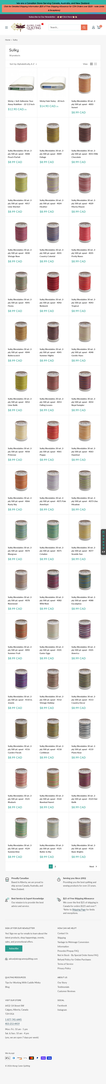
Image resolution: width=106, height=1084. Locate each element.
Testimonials (63, 987)
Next (91, 866)
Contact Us (63, 933)
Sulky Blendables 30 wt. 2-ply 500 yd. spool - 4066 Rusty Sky (20, 501)
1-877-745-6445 (13, 1019)
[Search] (84, 27)
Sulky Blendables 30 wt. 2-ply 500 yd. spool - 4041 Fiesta (20, 302)
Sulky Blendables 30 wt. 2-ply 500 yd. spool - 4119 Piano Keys (83, 749)
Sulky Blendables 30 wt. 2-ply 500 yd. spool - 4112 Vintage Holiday (52, 699)
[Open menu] (6, 27)
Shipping (62, 937)
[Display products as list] (95, 64)
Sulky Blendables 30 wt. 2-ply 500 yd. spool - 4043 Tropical (83, 302)
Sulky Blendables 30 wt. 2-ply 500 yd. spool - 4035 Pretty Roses (83, 253)
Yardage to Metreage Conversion (73, 942)
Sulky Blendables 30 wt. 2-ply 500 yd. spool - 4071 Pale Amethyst (53, 501)
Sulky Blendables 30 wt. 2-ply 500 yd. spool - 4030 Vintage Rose (20, 253)
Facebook (62, 1005)
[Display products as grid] (91, 64)
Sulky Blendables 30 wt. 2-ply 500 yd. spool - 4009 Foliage (52, 153)
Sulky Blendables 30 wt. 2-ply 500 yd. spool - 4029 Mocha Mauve (83, 203)
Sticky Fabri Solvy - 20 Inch (52, 101)
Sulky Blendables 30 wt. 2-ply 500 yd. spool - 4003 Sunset (83, 104)
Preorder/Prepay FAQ (68, 951)
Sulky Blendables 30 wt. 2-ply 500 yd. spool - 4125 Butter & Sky (52, 848)
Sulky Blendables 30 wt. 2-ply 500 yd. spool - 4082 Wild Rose (52, 600)
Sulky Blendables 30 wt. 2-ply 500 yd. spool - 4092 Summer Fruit (20, 650)
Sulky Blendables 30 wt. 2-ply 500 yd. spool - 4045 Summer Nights (52, 352)
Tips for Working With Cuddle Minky (23, 982)
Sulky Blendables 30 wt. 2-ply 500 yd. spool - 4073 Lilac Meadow (84, 501)
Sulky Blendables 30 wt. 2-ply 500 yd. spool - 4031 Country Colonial (52, 253)
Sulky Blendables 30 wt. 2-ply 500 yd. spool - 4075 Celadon (52, 550)
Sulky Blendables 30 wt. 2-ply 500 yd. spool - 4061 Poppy (52, 451)
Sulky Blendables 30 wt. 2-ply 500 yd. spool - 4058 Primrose (20, 451)
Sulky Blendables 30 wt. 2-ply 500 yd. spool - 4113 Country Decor (83, 699)
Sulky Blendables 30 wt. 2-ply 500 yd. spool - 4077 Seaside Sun (83, 550)
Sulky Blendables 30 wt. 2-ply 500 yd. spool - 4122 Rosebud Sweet (52, 798)
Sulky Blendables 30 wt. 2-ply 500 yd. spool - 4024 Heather (52, 203)
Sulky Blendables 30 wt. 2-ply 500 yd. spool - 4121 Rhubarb (20, 798)
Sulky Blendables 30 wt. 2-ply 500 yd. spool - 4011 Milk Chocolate (84, 153)
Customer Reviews (66, 991)
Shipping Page (79, 909)
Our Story (62, 982)
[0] (98, 27)
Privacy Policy (64, 968)
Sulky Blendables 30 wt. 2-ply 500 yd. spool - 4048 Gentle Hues (83, 352)
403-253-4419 (12, 1023)
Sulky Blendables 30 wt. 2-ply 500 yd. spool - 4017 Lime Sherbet (20, 203)
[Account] (93, 27)
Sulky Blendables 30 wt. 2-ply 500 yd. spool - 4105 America (83, 650)
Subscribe (13, 948)
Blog (7, 987)
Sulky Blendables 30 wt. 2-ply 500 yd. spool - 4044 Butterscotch (20, 352)
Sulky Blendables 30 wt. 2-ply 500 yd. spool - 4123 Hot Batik (84, 798)
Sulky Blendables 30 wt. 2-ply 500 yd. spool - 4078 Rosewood (20, 600)
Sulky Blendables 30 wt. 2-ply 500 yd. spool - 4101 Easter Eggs (52, 650)
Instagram (62, 1009)
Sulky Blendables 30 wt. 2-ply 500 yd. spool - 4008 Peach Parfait (20, 153)
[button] (103, 542)
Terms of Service (65, 964)
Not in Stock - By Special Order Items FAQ (78, 955)
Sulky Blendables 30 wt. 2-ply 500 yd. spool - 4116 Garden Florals (20, 749)
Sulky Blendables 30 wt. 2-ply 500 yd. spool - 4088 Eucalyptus (83, 600)
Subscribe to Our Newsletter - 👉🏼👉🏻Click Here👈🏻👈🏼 (53, 17)
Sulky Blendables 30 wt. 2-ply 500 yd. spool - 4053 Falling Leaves (52, 401)
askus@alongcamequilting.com (23, 958)
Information (63, 946)
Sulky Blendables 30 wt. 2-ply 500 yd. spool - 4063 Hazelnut (83, 451)
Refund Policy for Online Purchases (74, 959)
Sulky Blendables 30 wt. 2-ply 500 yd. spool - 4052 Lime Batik (20, 401)
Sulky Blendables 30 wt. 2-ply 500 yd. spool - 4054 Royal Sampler (83, 401)
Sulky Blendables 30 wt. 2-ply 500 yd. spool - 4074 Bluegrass (20, 550)
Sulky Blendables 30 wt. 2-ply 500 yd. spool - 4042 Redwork (52, 302)
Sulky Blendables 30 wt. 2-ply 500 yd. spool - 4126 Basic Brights (83, 848)
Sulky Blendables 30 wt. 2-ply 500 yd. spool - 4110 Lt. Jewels (20, 699)
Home (7, 40)
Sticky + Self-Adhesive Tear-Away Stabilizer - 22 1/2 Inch (21, 102)
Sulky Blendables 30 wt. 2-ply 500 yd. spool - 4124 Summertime (20, 848)
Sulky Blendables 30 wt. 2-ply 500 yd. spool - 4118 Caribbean (52, 749)
